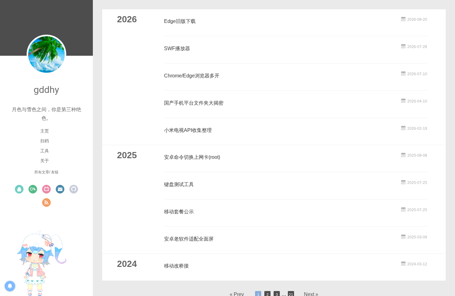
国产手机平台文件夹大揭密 (193, 103)
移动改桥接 (176, 265)
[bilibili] (46, 189)
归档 (44, 140)
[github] (73, 189)
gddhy (46, 89)
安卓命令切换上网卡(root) (192, 157)
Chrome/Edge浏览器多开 (191, 75)
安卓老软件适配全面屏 (189, 239)
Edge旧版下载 (180, 21)
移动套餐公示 (179, 211)
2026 (127, 19)
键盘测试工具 (179, 184)
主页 (44, 130)
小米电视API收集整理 (188, 130)
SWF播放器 (177, 48)
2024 (127, 264)
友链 (54, 172)
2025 (127, 155)
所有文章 (41, 172)
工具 (44, 150)
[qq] (19, 189)
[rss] (46, 202)
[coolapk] (32, 189)
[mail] (60, 189)
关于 (44, 160)
